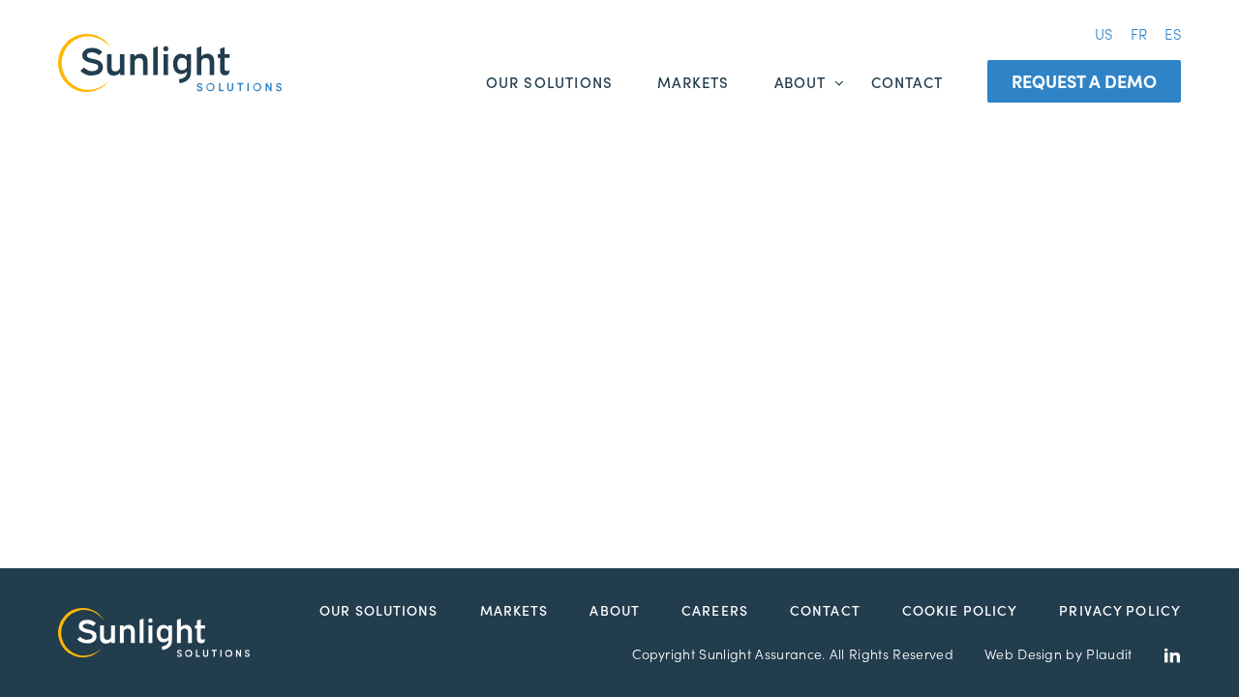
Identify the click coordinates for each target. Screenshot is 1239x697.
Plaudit (1109, 653)
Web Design (1023, 653)
